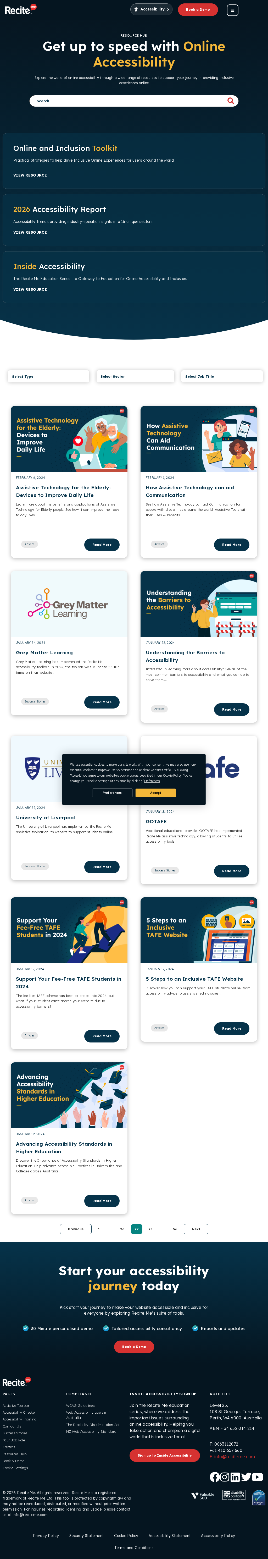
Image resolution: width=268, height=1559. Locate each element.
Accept (155, 792)
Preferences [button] (152, 781)
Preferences (112, 792)
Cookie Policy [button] (172, 775)
